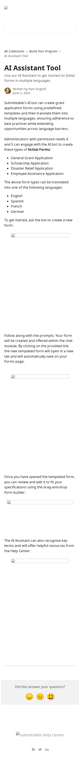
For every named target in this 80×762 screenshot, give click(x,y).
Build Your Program (43, 51)
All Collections (14, 51)
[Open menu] (72, 7)
